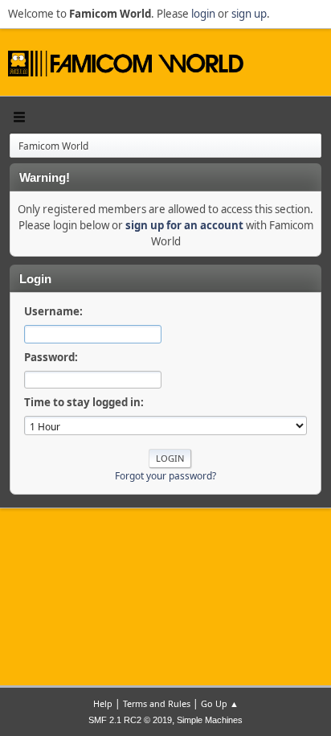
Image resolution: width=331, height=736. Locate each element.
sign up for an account (184, 225)
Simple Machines (210, 720)
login (203, 13)
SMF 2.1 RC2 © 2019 (130, 720)
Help (102, 703)
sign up (249, 13)
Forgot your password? (165, 476)
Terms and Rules (156, 703)
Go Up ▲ (220, 703)
